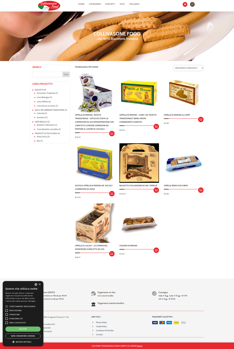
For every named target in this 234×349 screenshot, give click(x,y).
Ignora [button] (139, 346)
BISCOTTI (39, 90)
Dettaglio (32, 301)
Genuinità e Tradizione (46, 93)
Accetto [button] (23, 329)
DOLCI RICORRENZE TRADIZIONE (49, 110)
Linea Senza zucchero (46, 106)
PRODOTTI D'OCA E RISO (46, 133)
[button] (23, 342)
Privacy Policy (101, 322)
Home (81, 4)
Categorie (94, 4)
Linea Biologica (43, 97)
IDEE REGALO (41, 122)
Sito (122, 4)
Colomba (41, 113)
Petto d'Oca (42, 136)
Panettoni (41, 117)
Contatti (110, 4)
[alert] (23, 313)
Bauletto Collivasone (45, 125)
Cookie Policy (101, 326)
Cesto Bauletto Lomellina (47, 129)
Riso (38, 141)
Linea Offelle (42, 101)
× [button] (40, 284)
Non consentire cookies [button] (23, 336)
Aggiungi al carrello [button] (112, 133)
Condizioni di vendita (105, 330)
